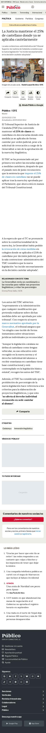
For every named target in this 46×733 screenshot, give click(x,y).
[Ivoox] (27, 682)
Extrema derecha (40, 2)
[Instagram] (32, 676)
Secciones (6, 691)
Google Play (13, 723)
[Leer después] (23, 93)
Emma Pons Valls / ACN (12, 291)
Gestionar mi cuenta (13, 646)
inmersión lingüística (23, 428)
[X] (21, 676)
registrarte (26, 534)
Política (4, 13)
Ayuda (7, 662)
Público (6, 110)
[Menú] (3, 7)
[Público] (19, 7)
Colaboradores (8, 702)
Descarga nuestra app (12, 717)
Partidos (29, 19)
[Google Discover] (10, 676)
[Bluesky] (27, 676)
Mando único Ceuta (26, 2)
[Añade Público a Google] (4, 676)
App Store (35, 723)
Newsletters (9, 649)
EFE (15, 110)
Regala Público (11, 656)
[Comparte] (8, 93)
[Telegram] (10, 682)
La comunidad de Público (16, 659)
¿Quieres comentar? (23, 519)
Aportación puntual (13, 653)
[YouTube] (38, 676)
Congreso (39, 19)
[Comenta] (15, 93)
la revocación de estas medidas (19, 248)
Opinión (14, 13)
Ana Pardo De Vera (16, 593)
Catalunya (7, 428)
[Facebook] (15, 676)
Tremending (24, 13)
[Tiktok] (4, 682)
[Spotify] (15, 682)
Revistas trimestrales (11, 699)
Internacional (37, 13)
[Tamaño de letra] (30, 93)
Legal (4, 706)
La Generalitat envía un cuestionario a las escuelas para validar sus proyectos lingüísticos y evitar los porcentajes (21, 284)
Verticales (6, 695)
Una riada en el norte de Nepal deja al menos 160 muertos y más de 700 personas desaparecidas (24, 616)
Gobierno (19, 19)
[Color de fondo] (38, 93)
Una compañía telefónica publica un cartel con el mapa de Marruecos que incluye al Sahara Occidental (24, 574)
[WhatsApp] (21, 682)
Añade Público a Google (32, 105)
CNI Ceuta (16, 2)
